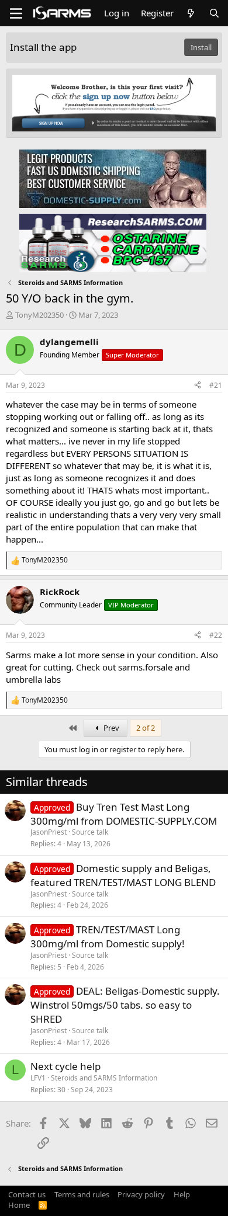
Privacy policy (141, 1194)
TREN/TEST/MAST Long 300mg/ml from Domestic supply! (107, 936)
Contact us (27, 1194)
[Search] (214, 13)
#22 (215, 635)
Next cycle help (65, 1066)
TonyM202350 (39, 315)
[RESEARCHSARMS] (112, 242)
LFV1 (38, 1078)
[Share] (197, 385)
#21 (215, 385)
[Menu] (16, 13)
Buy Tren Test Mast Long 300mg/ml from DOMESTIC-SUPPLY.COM (123, 814)
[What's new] (190, 13)
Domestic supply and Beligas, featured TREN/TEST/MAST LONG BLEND (123, 875)
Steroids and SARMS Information (104, 1078)
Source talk (90, 832)
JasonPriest (48, 832)
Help (182, 1194)
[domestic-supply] (112, 178)
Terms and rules (81, 1194)
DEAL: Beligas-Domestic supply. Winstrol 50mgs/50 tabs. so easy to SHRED (125, 1005)
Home (19, 1205)
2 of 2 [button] (145, 727)
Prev (110, 727)
